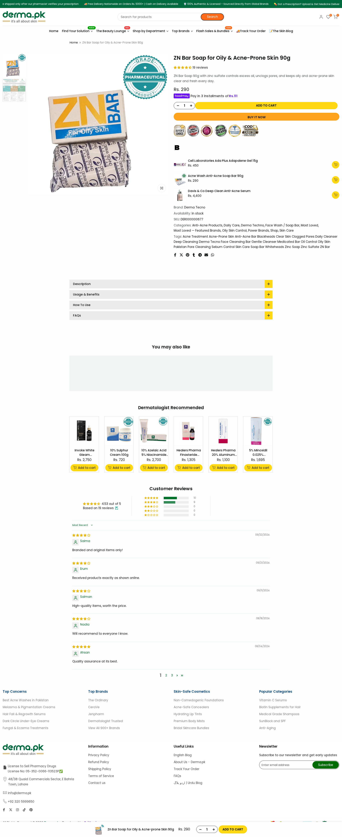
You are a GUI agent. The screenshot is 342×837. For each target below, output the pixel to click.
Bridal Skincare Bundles (191, 728)
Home (73, 42)
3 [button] (172, 675)
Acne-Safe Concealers (191, 707)
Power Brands (258, 230)
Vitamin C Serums (273, 700)
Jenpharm (96, 714)
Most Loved (309, 225)
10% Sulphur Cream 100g (119, 452)
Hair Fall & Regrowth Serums (24, 714)
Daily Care (232, 225)
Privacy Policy (98, 755)
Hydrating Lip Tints (188, 714)
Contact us (96, 783)
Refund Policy (98, 762)
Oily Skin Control (234, 230)
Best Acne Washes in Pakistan (26, 700)
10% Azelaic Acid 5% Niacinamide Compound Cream (153, 452)
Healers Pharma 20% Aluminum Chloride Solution (223, 452)
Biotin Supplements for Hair (280, 707)
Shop (274, 230)
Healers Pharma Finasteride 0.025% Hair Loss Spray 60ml (188, 452)
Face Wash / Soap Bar (282, 225)
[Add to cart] (335, 165)
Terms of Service (101, 776)
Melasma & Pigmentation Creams (29, 707)
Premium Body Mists (189, 721)
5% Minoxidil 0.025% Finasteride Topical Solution (258, 452)
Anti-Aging (267, 728)
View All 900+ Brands (104, 728)
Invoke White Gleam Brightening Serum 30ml (84, 452)
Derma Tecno (194, 207)
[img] (81, 535)
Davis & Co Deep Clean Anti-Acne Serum (219, 191)
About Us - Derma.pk (189, 762)
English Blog (183, 755)
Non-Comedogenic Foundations (199, 700)
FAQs (177, 776)
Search (212, 17)
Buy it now (257, 117)
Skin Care (286, 230)
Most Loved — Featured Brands (197, 230)
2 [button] (166, 675)
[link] (180, 165)
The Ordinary (98, 700)
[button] (183, 67)
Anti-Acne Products (207, 225)
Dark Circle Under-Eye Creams (26, 721)
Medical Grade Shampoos (279, 714)
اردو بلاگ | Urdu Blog (188, 783)
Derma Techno (252, 225)
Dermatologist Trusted (105, 721)
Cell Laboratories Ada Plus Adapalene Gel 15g (223, 161)
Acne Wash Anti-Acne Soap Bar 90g (215, 176)
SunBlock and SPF (272, 721)
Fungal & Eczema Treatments (25, 728)
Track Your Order (186, 769)
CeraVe (94, 707)
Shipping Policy (99, 769)
